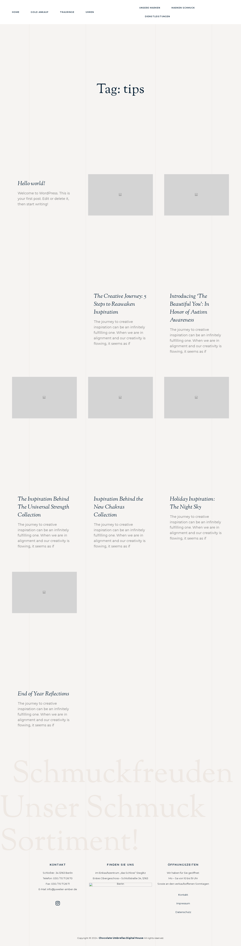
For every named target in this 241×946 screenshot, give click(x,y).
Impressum (183, 903)
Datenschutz (183, 912)
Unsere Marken (149, 7)
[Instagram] (57, 903)
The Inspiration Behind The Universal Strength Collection (43, 507)
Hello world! (31, 184)
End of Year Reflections (43, 694)
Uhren (90, 12)
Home (15, 12)
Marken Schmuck (183, 7)
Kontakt (183, 894)
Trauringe (67, 12)
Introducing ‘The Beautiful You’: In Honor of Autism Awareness (189, 308)
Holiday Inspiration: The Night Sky (192, 503)
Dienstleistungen (157, 16)
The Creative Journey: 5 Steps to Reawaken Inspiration (120, 304)
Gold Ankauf (40, 12)
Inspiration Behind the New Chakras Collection (118, 507)
